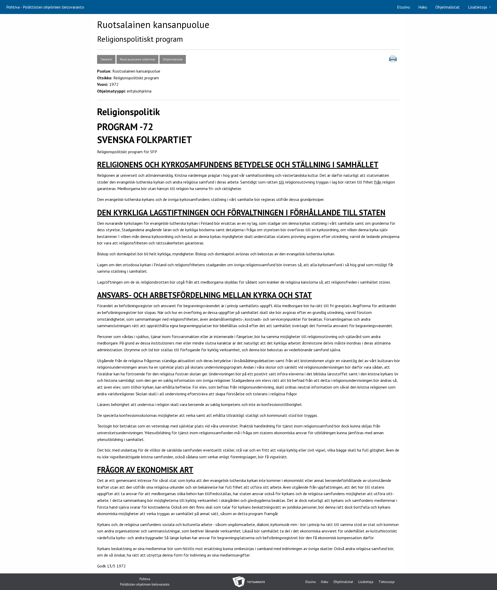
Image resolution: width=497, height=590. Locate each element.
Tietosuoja (386, 582)
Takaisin (106, 59)
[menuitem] (403, 7)
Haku (422, 7)
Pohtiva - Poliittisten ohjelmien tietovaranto (45, 7)
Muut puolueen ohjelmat (137, 59)
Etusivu (403, 7)
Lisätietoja (477, 7)
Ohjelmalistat (447, 7)
